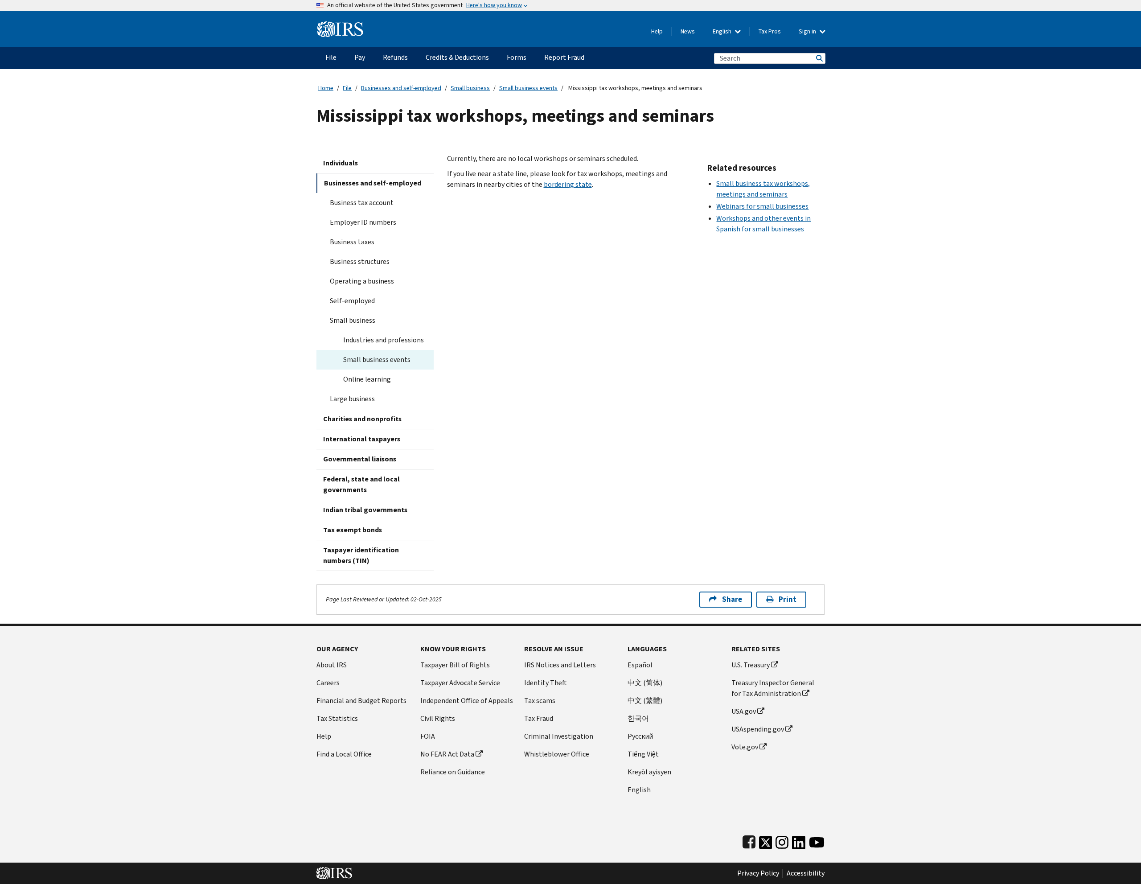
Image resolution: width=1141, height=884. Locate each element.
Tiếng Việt (643, 754)
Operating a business (362, 281)
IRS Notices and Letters (560, 665)
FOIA (427, 736)
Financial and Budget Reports (361, 700)
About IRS (331, 665)
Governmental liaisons (359, 459)
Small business (470, 88)
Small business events (528, 88)
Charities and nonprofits (362, 418)
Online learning (367, 379)
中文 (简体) (645, 682)
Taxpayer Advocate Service (460, 682)
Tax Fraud (538, 718)
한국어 (638, 718)
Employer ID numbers (363, 222)
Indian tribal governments (365, 509)
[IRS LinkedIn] (798, 841)
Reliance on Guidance (452, 772)
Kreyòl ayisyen (649, 772)
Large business (352, 398)
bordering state (568, 184)
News (688, 31)
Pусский (640, 736)
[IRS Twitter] (765, 841)
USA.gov (743, 711)
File (347, 88)
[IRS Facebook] (749, 841)
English (723, 31)
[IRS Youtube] (817, 841)
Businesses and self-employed (401, 88)
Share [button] (732, 599)
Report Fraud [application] (564, 57)
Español (640, 665)
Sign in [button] (808, 31)
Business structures (360, 261)
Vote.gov (744, 747)
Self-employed (352, 300)
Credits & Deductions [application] (457, 57)
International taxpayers (361, 439)
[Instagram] (782, 841)
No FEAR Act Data (447, 754)
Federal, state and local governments (361, 484)
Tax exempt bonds (352, 530)
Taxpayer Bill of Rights (455, 665)
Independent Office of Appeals (466, 700)
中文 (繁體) (645, 700)
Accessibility (806, 873)
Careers (328, 682)
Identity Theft (545, 682)
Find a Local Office (344, 754)
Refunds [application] (395, 57)
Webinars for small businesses (762, 206)
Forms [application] (516, 57)
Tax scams (539, 700)
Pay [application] (359, 57)
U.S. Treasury (750, 665)
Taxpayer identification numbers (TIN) (361, 555)
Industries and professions (383, 340)
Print (787, 599)
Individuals (340, 163)
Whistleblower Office (556, 754)
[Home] (340, 25)
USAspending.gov (757, 729)
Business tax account (362, 202)
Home (325, 88)
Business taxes (352, 242)
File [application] (331, 57)
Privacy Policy (758, 873)
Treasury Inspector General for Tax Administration (772, 688)
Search (819, 58)
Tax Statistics (337, 718)
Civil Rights (437, 718)
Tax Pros (770, 31)
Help (657, 31)
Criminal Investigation (558, 736)
